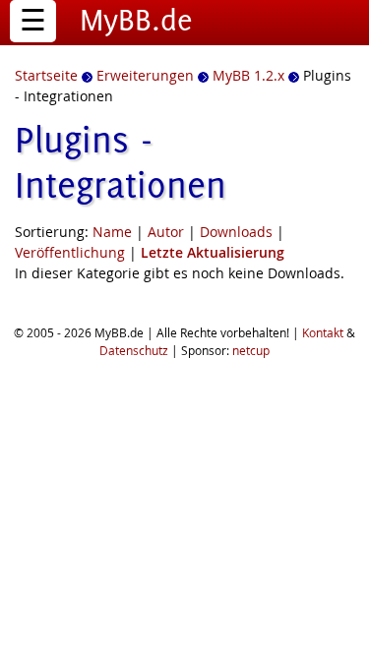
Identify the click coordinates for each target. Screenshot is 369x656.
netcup (251, 350)
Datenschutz (133, 350)
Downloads (236, 231)
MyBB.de (136, 19)
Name (112, 231)
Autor (166, 231)
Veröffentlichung (70, 252)
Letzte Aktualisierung (212, 252)
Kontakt (322, 332)
